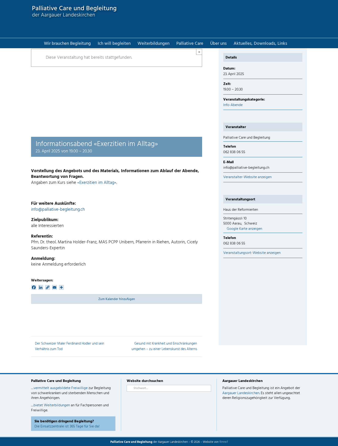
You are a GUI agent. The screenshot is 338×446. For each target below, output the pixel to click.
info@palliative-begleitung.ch (58, 209)
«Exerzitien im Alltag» (96, 182)
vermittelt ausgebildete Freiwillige (61, 388)
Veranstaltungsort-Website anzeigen (252, 253)
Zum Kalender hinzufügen (116, 299)
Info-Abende (233, 105)
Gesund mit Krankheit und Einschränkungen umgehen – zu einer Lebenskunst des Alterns (164, 346)
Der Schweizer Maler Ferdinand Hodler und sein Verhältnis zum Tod (69, 346)
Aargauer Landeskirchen (240, 393)
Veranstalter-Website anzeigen (247, 177)
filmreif (223, 442)
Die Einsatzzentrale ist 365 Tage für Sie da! (67, 426)
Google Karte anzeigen (244, 229)
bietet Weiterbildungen (52, 405)
